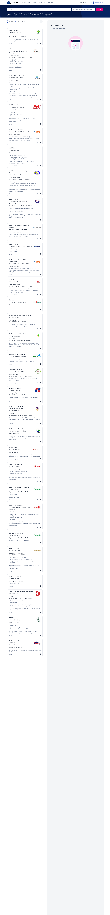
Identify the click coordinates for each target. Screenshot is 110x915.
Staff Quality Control (15, 105)
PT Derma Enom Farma (16, 77)
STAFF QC (12, 148)
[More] (37, 43)
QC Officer (12, 618)
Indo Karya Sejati (14, 593)
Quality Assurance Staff (16, 464)
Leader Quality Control (15, 369)
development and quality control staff (20, 315)
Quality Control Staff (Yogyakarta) (19, 487)
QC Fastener (12, 280)
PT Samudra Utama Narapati (17, 356)
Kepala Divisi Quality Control (17, 354)
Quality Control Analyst (16, 505)
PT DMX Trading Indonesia (16, 175)
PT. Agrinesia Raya (14, 489)
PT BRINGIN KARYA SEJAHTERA (19, 131)
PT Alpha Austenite (14, 550)
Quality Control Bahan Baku (17, 429)
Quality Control (13, 199)
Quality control (13, 30)
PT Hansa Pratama (14, 390)
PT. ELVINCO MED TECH (16, 411)
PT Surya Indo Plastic (15, 620)
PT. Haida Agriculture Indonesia (18, 431)
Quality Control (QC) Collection (18, 334)
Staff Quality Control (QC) (16, 129)
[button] (81, 3)
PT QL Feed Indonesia (15, 449)
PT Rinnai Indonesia (14, 466)
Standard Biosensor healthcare (18, 229)
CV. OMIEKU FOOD (15, 32)
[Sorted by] (41, 21)
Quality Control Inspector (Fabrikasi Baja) (21, 591)
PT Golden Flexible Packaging (18, 201)
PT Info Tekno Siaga (14, 336)
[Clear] (69, 9)
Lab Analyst (12, 49)
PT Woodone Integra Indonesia (18, 302)
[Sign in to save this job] (40, 43)
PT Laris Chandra (14, 282)
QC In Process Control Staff (17, 75)
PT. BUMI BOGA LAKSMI (16, 371)
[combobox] (39, 9)
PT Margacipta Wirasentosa (17, 107)
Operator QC (13, 300)
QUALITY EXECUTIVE (15, 576)
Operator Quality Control (16, 533)
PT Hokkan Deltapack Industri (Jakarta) (20, 246)
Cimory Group (13, 645)
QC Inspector (13, 447)
